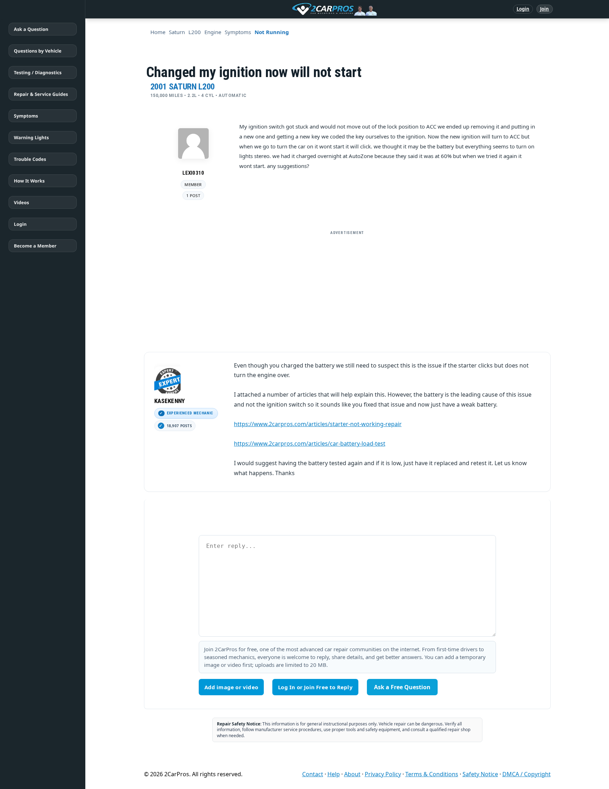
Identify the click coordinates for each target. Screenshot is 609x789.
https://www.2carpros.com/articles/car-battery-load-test (309, 443)
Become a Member (35, 246)
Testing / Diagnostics (38, 72)
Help (333, 774)
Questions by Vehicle (38, 51)
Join (544, 9)
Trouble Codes (30, 159)
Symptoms (26, 116)
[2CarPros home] (297, 9)
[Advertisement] (347, 288)
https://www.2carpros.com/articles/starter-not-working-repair (318, 424)
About (352, 774)
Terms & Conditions (431, 774)
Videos (21, 202)
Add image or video (231, 687)
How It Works (29, 181)
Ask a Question (31, 29)
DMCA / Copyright (526, 774)
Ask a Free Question (402, 687)
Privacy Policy (383, 774)
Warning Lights (31, 137)
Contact (312, 774)
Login (523, 9)
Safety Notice (480, 774)
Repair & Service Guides (41, 94)
